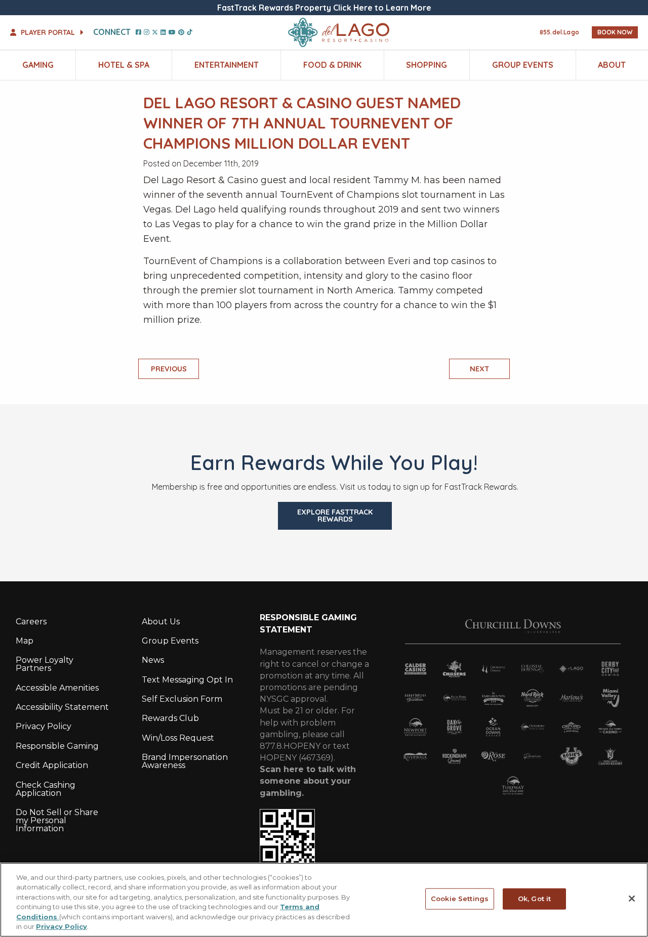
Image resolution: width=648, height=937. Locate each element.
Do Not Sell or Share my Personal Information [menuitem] (57, 820)
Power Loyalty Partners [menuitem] (44, 664)
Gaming (38, 65)
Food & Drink (332, 65)
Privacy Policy (61, 926)
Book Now (614, 32)
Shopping (426, 65)
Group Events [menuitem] (170, 641)
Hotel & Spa (123, 65)
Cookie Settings (460, 899)
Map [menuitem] (24, 641)
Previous (169, 368)
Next (479, 368)
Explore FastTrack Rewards (335, 515)
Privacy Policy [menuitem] (43, 726)
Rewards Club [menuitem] (170, 718)
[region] (324, 900)
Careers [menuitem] (31, 621)
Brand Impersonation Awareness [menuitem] (185, 761)
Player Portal (48, 32)
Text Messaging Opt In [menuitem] (187, 680)
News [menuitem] (153, 660)
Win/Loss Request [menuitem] (178, 738)
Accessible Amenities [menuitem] (57, 688)
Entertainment (226, 65)
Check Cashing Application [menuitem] (45, 789)
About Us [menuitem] (161, 621)
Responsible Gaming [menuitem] (57, 746)
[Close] (632, 898)
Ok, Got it (534, 899)
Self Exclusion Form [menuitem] (182, 699)
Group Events (522, 65)
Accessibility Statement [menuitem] (62, 707)
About (612, 65)
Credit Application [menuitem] (52, 765)
